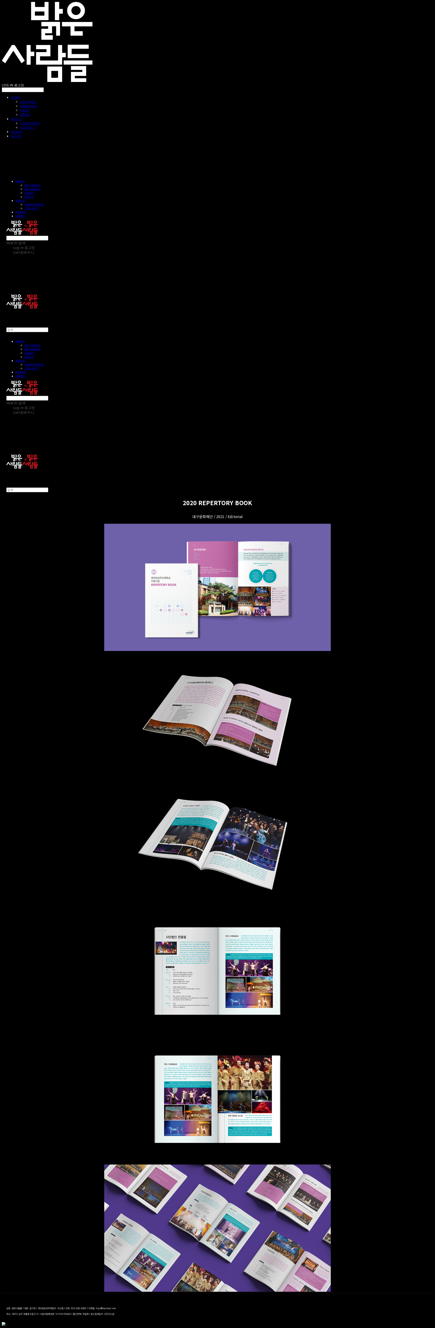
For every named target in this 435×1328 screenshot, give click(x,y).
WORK (15, 97)
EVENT (25, 110)
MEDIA (25, 115)
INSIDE (16, 136)
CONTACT (27, 127)
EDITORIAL (28, 102)
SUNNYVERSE (30, 123)
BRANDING (28, 106)
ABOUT (16, 119)
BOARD (16, 132)
